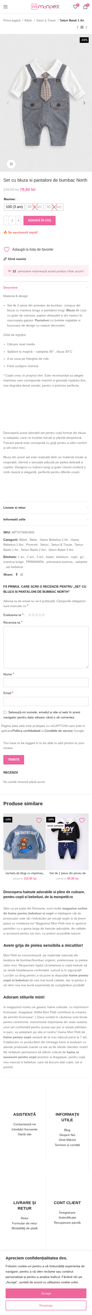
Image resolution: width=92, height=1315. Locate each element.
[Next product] (86, 27)
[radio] (14, 207)
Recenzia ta (12, 622)
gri (82, 557)
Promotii (32, 544)
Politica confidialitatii (26, 730)
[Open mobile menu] (5, 6)
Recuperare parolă (67, 1222)
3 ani (39, 557)
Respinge (46, 1305)
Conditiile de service (58, 730)
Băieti (29, 20)
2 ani (30, 557)
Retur (25, 1218)
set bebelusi (14, 567)
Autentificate (67, 1217)
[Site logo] (46, 6)
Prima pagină (12, 20)
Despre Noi (67, 1135)
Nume (8, 674)
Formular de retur (24, 1223)
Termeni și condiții (67, 1145)
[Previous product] (77, 27)
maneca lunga (13, 562)
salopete (81, 562)
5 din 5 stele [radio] (43, 614)
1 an (21, 557)
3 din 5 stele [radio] (36, 614)
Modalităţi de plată (25, 1228)
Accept (46, 1293)
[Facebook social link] (16, 574)
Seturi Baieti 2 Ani (33, 549)
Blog (67, 1130)
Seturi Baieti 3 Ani (60, 549)
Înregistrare (67, 1212)
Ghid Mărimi (67, 1140)
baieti (50, 557)
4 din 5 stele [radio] (40, 614)
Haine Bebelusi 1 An (54, 539)
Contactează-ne (24, 1124)
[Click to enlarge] (11, 164)
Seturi (44, 544)
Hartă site (24, 1134)
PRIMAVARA (35, 562)
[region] (46, 1283)
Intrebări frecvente (25, 1129)
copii (74, 557)
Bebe (33, 539)
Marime (9, 199)
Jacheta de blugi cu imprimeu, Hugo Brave (24, 875)
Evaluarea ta (13, 615)
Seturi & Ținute (46, 20)
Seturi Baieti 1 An (72, 20)
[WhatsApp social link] (21, 574)
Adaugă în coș (39, 220)
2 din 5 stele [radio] (33, 614)
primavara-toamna (59, 562)
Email (8, 693)
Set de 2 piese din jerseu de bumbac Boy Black (67, 875)
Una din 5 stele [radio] (29, 614)
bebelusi (62, 557)
